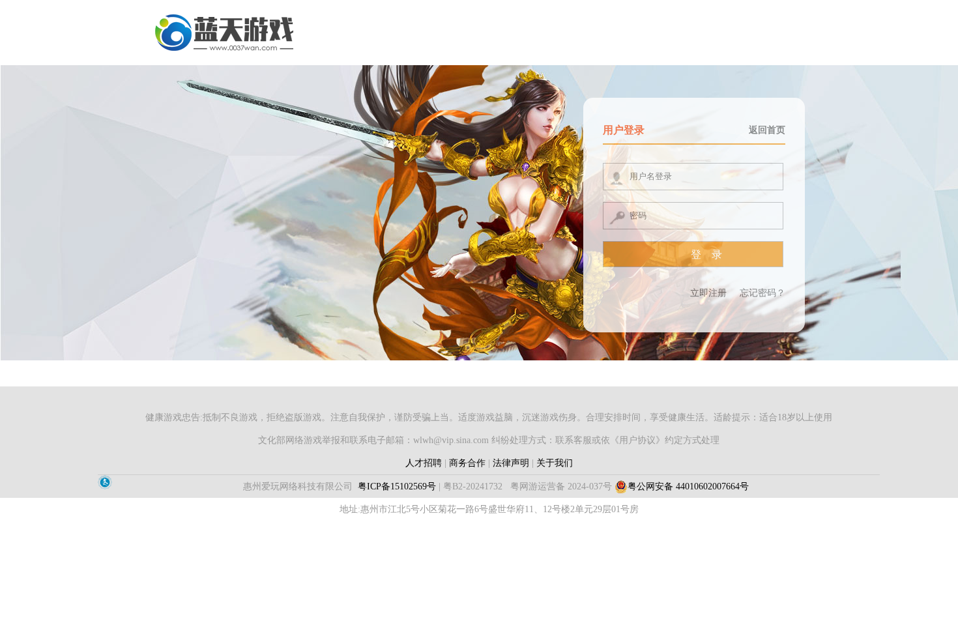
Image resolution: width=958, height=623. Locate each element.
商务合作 (467, 463)
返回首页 (767, 130)
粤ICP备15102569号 (397, 486)
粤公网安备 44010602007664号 (688, 486)
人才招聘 (423, 463)
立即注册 (708, 293)
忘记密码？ (762, 293)
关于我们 (554, 463)
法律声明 (511, 463)
